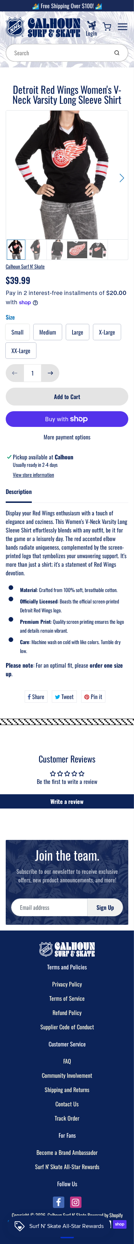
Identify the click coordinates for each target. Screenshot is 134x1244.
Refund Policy (67, 1012)
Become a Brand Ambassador (67, 1152)
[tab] (23, 493)
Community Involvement (67, 1075)
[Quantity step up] (50, 373)
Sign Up (105, 907)
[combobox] (56, 53)
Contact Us (67, 1104)
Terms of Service (67, 998)
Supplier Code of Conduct (67, 1027)
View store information (33, 474)
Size (10, 317)
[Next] (122, 178)
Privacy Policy (67, 984)
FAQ (67, 1061)
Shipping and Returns (67, 1089)
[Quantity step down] (15, 373)
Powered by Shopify (105, 1215)
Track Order (67, 1118)
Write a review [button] (67, 801)
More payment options (67, 437)
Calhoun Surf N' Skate (25, 266)
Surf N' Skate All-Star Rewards (67, 1166)
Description (19, 491)
